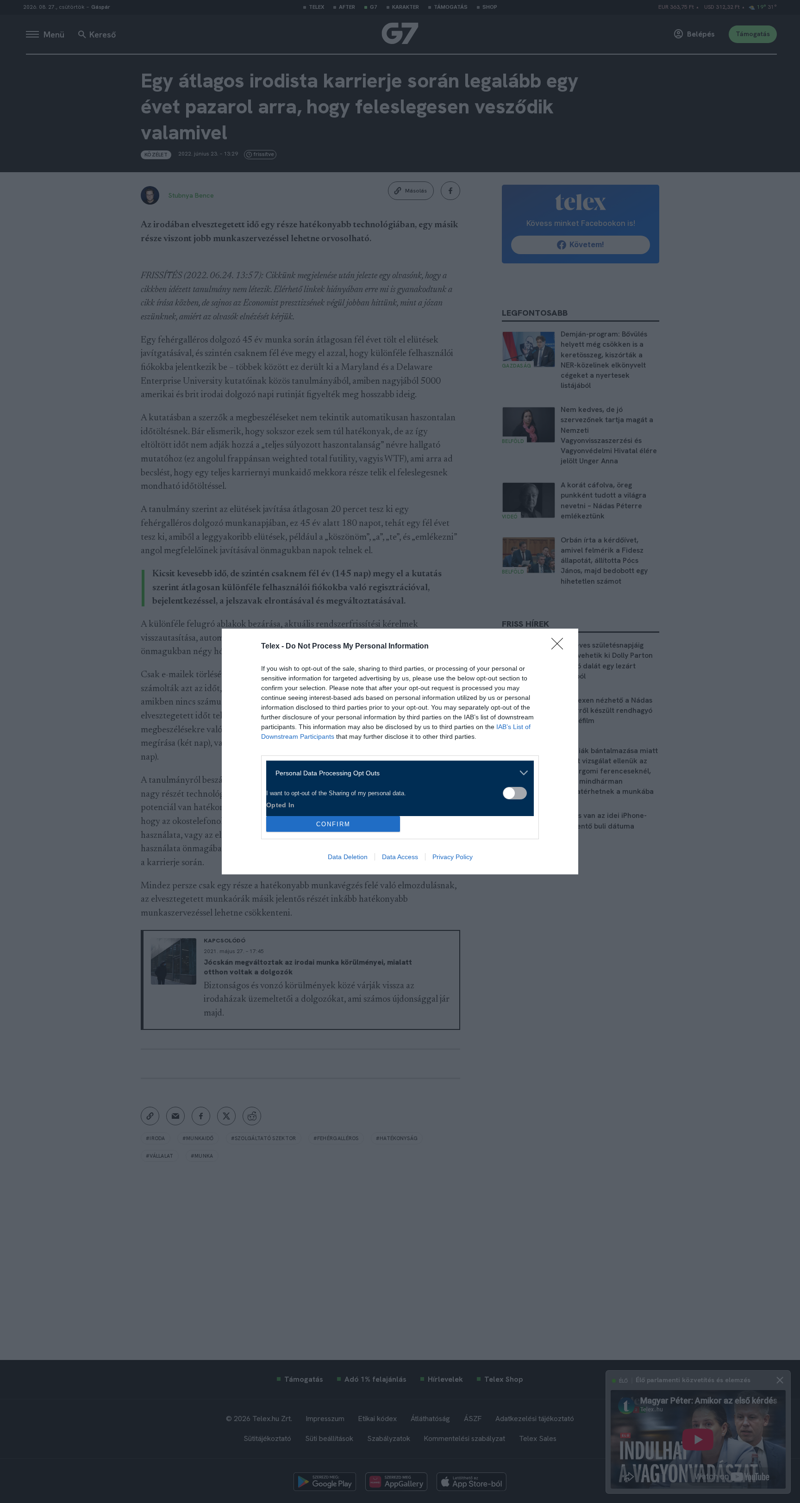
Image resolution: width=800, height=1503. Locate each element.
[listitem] (396, 773)
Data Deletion (348, 857)
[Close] (560, 646)
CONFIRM (333, 824)
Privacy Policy (452, 857)
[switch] (515, 793)
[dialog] (400, 751)
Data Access (400, 857)
